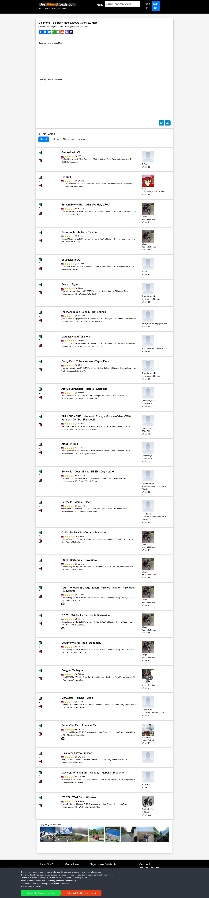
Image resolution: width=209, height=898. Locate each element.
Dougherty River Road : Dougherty (81, 643)
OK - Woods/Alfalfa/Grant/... (86, 294)
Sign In (147, 6)
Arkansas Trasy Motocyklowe (120, 183)
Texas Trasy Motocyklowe (117, 159)
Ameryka (87, 159)
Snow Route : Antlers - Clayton (79, 232)
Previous (36, 834)
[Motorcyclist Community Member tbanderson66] (148, 475)
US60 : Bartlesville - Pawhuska (79, 560)
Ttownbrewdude (68, 291)
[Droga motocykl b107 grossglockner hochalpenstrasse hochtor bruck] (80, 834)
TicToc (64, 159)
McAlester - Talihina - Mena (77, 698)
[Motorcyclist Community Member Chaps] (148, 208)
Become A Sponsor (60, 883)
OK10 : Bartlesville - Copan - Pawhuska (83, 532)
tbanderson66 (67, 478)
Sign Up (155, 6)
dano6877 (65, 677)
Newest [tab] (43, 138)
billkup (64, 183)
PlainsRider (66, 732)
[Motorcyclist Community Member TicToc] (148, 156)
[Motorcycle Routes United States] (62, 156)
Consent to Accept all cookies (41, 892)
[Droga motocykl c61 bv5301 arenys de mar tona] (129, 834)
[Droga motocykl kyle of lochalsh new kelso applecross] (145, 834)
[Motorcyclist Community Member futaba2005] (148, 701)
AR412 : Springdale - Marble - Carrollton (84, 389)
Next (172, 834)
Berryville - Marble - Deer (75, 502)
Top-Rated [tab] (55, 138)
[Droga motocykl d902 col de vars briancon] (112, 834)
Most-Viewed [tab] (68, 138)
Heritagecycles (67, 395)
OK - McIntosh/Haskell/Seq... (92, 321)
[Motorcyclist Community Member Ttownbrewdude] (148, 288)
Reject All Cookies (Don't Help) (81, 892)
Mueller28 (65, 779)
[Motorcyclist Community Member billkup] (148, 181)
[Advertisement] (104, 61)
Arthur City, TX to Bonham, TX (78, 725)
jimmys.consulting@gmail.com (74, 318)
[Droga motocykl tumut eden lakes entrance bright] (64, 834)
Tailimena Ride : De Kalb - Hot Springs (83, 312)
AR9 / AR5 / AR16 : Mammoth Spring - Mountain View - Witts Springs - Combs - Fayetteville (96, 417)
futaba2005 (66, 704)
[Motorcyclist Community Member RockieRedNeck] (148, 801)
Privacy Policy (55, 880)
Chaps (64, 211)
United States (99, 159)
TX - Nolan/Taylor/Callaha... (72, 782)
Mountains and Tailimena (76, 336)
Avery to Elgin (69, 284)
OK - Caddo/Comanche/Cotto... (74, 652)
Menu (100, 5)
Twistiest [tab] (82, 138)
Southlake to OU (71, 260)
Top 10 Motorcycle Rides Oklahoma (73, 26)
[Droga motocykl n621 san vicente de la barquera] (96, 834)
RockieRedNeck (68, 804)
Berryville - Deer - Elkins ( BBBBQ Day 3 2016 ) (88, 471)
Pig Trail (66, 177)
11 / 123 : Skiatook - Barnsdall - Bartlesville (85, 615)
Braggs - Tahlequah (72, 670)
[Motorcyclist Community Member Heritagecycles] (148, 392)
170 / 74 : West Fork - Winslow (78, 797)
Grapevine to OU (71, 152)
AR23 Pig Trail (69, 444)
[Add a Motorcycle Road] (161, 123)
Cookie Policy (70, 880)
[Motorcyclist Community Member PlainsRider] (148, 729)
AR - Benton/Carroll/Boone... (73, 186)
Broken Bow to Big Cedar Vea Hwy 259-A (85, 204)
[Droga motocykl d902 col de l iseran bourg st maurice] (161, 834)
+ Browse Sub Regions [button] (48, 26)
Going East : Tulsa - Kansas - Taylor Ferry (85, 361)
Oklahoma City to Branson (76, 753)
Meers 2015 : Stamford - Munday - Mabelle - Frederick (92, 772)
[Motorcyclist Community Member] (148, 757)
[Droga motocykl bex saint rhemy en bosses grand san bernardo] (48, 834)
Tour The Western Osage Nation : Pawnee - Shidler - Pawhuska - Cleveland (98, 589)
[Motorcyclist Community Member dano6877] (148, 674)
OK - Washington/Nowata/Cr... (87, 429)
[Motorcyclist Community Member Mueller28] (148, 776)
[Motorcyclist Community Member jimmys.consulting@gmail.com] (148, 315)
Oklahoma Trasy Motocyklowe (117, 211)
